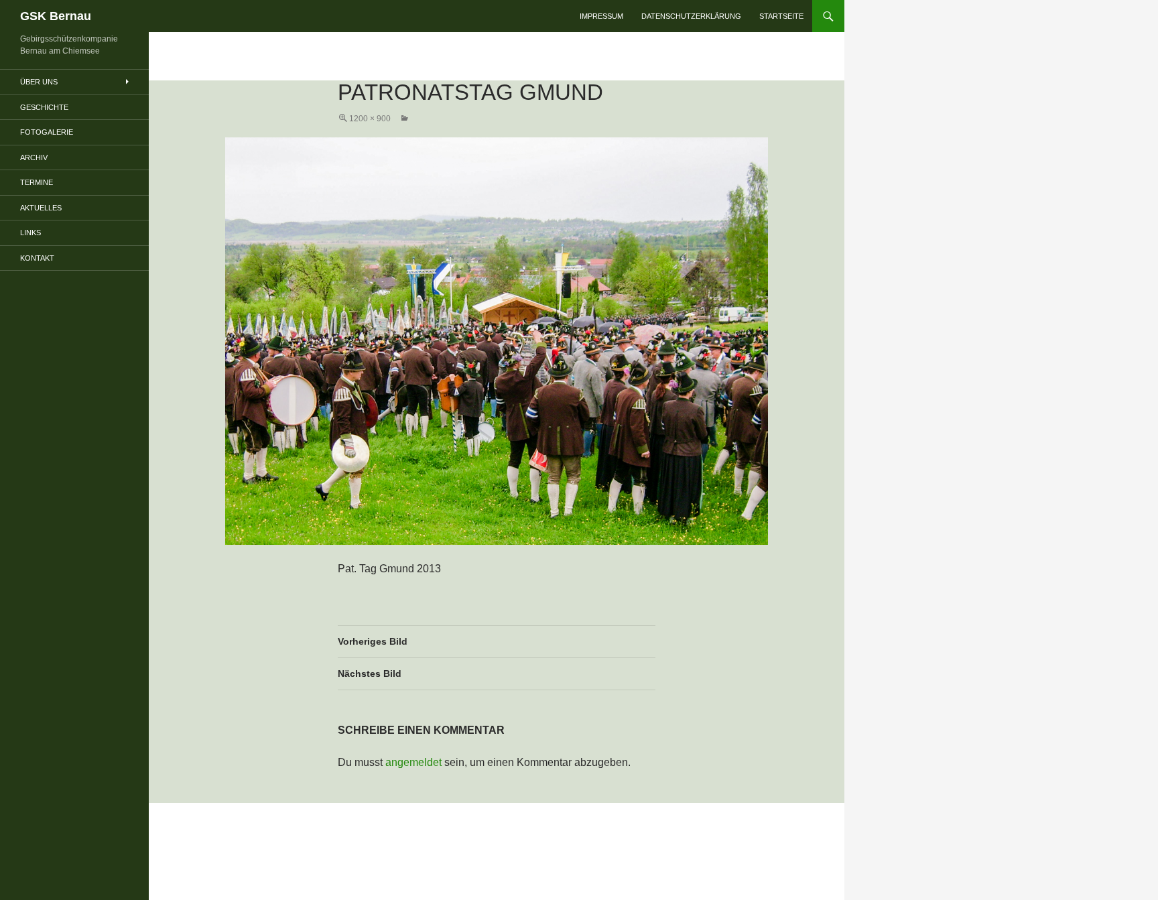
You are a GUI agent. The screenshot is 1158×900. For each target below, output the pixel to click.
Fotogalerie (46, 132)
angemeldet (413, 762)
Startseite (781, 16)
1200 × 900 (370, 118)
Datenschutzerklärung (691, 16)
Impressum (601, 16)
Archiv (34, 157)
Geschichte (44, 107)
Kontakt (37, 258)
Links (30, 233)
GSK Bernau (55, 16)
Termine (36, 182)
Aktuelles (41, 208)
